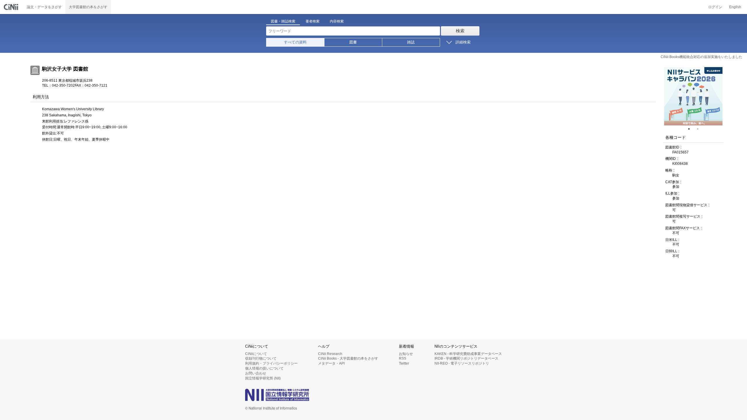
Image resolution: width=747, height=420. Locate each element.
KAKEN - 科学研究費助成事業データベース (468, 354)
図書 (353, 42)
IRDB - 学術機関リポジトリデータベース (466, 358)
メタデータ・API (331, 363)
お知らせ (406, 354)
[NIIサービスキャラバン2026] (693, 96)
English (735, 7)
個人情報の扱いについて (264, 368)
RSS (402, 358)
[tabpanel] (693, 96)
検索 (460, 30)
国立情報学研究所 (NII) (263, 378)
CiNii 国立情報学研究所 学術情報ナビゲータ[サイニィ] (11, 7)
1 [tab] (691, 129)
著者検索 (313, 21)
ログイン (715, 7)
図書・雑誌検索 (283, 21)
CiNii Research (330, 354)
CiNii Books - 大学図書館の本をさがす (348, 358)
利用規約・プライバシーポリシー (271, 363)
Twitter (404, 363)
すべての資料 (295, 42)
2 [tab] (700, 129)
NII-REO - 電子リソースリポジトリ (461, 363)
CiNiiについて (256, 354)
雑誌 (411, 42)
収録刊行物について (261, 358)
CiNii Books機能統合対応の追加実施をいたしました (701, 57)
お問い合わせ (255, 373)
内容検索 (337, 21)
